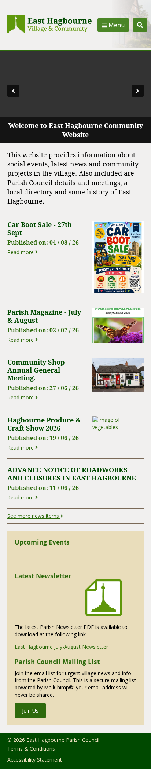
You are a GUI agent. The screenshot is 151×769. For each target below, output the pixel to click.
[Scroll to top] (136, 754)
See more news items (33, 515)
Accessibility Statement (34, 759)
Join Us (30, 710)
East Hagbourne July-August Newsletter (61, 646)
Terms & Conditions (31, 748)
